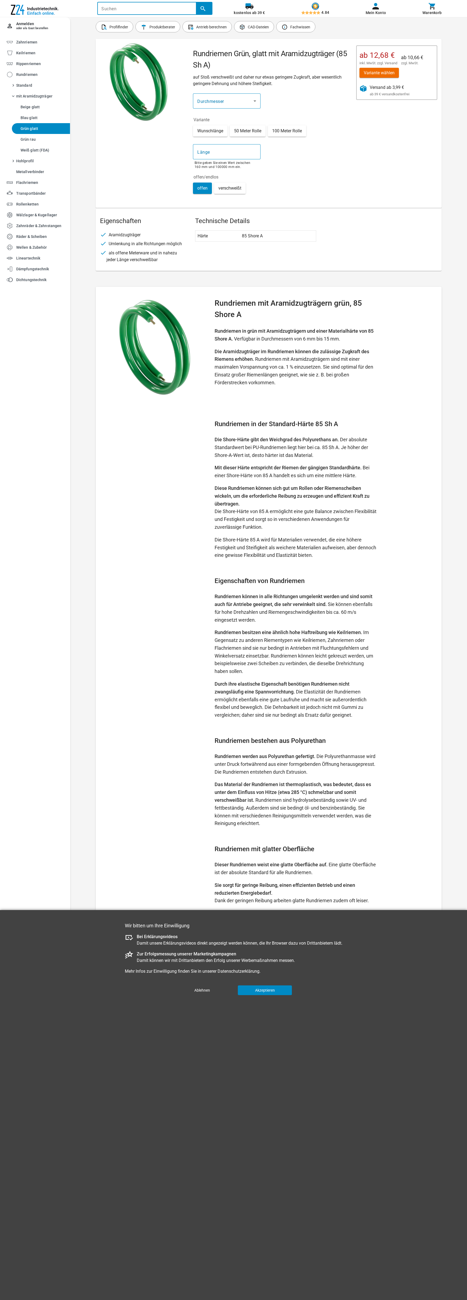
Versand (391, 63)
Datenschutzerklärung (238, 971)
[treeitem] (39, 52)
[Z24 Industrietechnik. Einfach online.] (35, 9)
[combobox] (226, 101)
